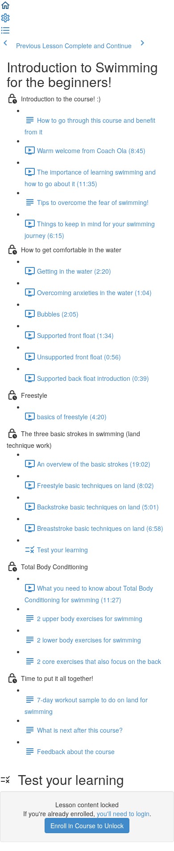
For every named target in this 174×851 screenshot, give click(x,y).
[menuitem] (5, 20)
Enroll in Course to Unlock (87, 825)
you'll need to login (123, 813)
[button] (5, 8)
